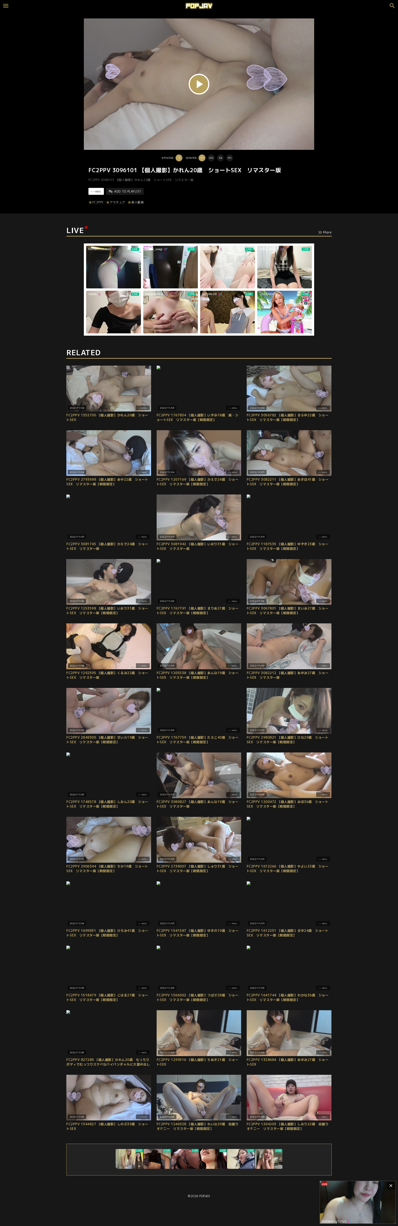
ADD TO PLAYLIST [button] (127, 191)
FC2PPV (98, 202)
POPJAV (204, 1196)
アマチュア (117, 202)
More (327, 232)
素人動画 (137, 202)
